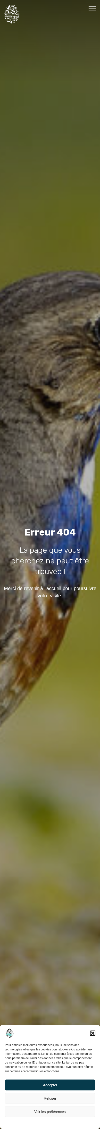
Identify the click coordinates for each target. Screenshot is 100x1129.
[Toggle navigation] (92, 8)
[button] (92, 1033)
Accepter (50, 1085)
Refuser (50, 1098)
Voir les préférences (50, 1112)
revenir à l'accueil (42, 588)
